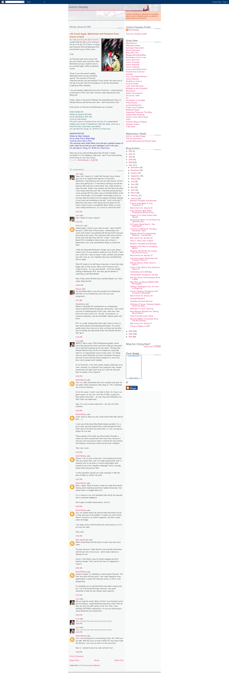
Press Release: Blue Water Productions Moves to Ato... (142, 212)
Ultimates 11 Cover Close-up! (142, 309)
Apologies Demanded (135, 48)
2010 (131, 157)
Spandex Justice (132, 124)
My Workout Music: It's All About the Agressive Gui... (145, 221)
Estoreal (129, 74)
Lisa (77, 341)
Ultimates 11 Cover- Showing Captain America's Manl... (145, 305)
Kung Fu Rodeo (132, 84)
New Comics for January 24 (141, 238)
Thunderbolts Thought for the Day (144, 275)
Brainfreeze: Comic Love (136, 57)
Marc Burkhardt (82, 540)
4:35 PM (79, 376)
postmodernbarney (133, 105)
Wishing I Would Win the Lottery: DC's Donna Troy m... (143, 252)
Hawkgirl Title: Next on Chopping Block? (143, 247)
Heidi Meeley (81, 380)
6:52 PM (79, 411)
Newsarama (130, 91)
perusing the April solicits (87, 40)
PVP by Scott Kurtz (134, 139)
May (133, 187)
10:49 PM (79, 285)
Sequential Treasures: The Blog (139, 112)
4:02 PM (79, 615)
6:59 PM (79, 506)
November (135, 170)
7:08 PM (79, 652)
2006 (131, 331)
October (134, 173)
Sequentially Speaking (135, 115)
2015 (131, 151)
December (135, 167)
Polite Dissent (131, 103)
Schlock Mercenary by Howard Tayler (141, 141)
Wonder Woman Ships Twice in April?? (143, 264)
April (133, 190)
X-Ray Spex (130, 127)
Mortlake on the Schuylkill (136, 88)
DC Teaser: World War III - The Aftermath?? (142, 225)
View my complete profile (136, 34)
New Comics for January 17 (141, 255)
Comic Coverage (132, 62)
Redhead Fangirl (132, 110)
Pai (127, 98)
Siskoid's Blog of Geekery (136, 122)
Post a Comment (76, 656)
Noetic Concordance (134, 93)
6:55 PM (79, 452)
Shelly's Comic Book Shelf (137, 117)
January (134, 198)
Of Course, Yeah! (133, 96)
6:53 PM (79, 212)
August (134, 179)
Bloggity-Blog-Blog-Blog (136, 55)
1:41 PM (79, 337)
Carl (77, 174)
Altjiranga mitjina (133, 45)
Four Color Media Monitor (136, 76)
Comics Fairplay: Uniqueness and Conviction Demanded (144, 292)
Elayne (78, 289)
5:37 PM (79, 595)
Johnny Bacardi (132, 79)
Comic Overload (132, 65)
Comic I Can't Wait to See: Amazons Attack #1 (145, 268)
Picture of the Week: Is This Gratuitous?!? (141, 204)
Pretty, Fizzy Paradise (135, 107)
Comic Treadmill (132, 67)
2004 (131, 337)
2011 (131, 154)
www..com (133, 356)
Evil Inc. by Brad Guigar (136, 136)
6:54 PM (79, 222)
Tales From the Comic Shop (141, 316)
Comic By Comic (133, 60)
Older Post (118, 660)
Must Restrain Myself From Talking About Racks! (144, 312)
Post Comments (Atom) (90, 665)
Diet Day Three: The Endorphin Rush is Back (145, 278)
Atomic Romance (133, 50)
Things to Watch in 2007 (140, 326)
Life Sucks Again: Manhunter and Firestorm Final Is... (143, 259)
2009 (131, 160)
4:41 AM (79, 300)
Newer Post (74, 660)
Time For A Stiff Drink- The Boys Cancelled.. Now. (143, 230)
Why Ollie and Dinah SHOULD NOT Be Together (144, 283)
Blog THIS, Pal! (132, 53)
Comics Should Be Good (136, 69)
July (133, 182)
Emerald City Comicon (135, 72)
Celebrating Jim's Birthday (141, 272)
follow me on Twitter (152, 347)
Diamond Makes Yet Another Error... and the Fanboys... (145, 320)
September (135, 176)
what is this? (133, 378)
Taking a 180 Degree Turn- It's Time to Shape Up (144, 287)
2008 (131, 162)
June (133, 184)
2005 (131, 334)
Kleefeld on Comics (134, 81)
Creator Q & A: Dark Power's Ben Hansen (143, 216)
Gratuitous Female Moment (141, 301)
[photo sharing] (112, 71)
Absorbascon (131, 43)
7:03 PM (79, 536)
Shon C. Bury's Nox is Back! (141, 241)
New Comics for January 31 (141, 208)
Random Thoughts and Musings (143, 201)
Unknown (79, 226)
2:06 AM (79, 568)
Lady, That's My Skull (134, 86)
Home (96, 660)
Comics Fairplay (78, 7)
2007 (131, 165)
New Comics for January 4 (141, 323)
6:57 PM (79, 479)
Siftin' (128, 119)
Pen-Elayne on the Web (135, 100)
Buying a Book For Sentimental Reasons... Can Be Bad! (143, 234)
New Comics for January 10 (141, 296)
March (133, 193)
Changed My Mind (137, 298)
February (135, 196)
